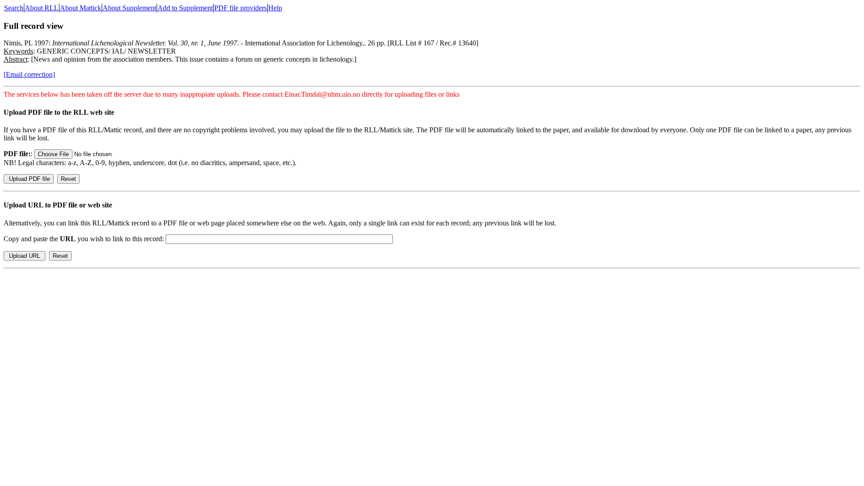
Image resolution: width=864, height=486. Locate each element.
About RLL (41, 8)
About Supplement (129, 8)
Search (13, 8)
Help (275, 8)
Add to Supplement (185, 8)
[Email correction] (29, 74)
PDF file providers (240, 8)
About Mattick (80, 8)
